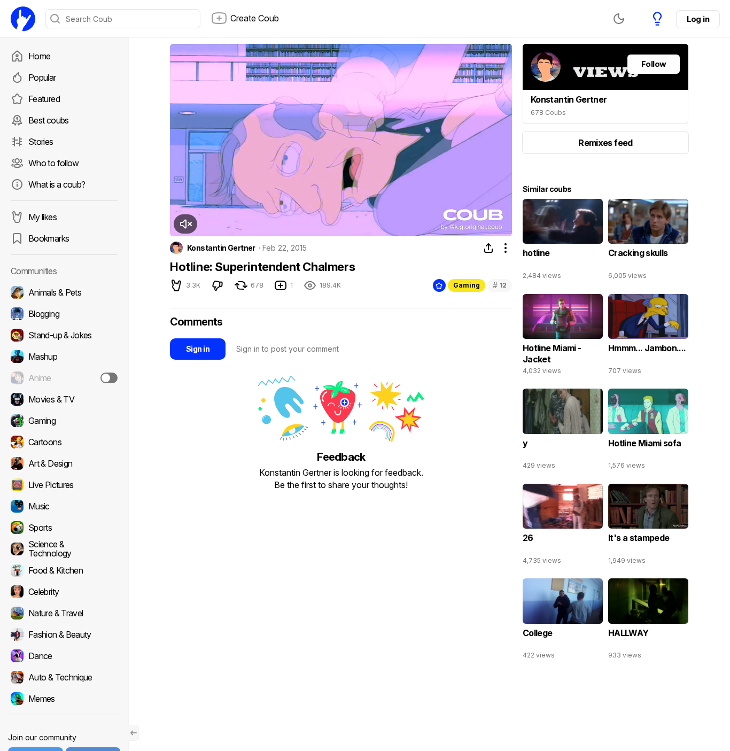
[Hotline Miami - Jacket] (563, 337)
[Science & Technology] (64, 549)
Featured (44, 99)
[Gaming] (64, 420)
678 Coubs (548, 113)
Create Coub (254, 18)
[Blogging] (64, 313)
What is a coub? (56, 184)
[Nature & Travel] (64, 613)
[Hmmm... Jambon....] (648, 337)
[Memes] (64, 698)
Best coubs (48, 120)
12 (500, 285)
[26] (563, 526)
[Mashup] (64, 356)
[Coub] (23, 18)
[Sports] (64, 527)
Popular (42, 77)
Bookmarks (48, 238)
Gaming (466, 285)
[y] (563, 431)
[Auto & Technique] (64, 677)
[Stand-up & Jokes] (64, 335)
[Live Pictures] (64, 484)
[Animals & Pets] (64, 292)
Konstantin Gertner (221, 248)
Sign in (197, 348)
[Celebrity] (64, 591)
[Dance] (64, 656)
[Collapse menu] (133, 732)
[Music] (64, 506)
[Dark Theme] (618, 18)
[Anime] (64, 378)
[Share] (488, 248)
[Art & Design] (64, 463)
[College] (563, 621)
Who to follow (53, 163)
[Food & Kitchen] (64, 570)
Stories (40, 141)
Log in (698, 19)
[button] (185, 224)
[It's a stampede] (648, 526)
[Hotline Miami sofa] (648, 431)
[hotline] (563, 241)
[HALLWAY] (648, 621)
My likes (42, 217)
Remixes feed (605, 142)
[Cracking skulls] (648, 241)
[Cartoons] (64, 442)
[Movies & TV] (64, 399)
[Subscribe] (109, 378)
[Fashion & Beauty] (64, 634)
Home (39, 56)
